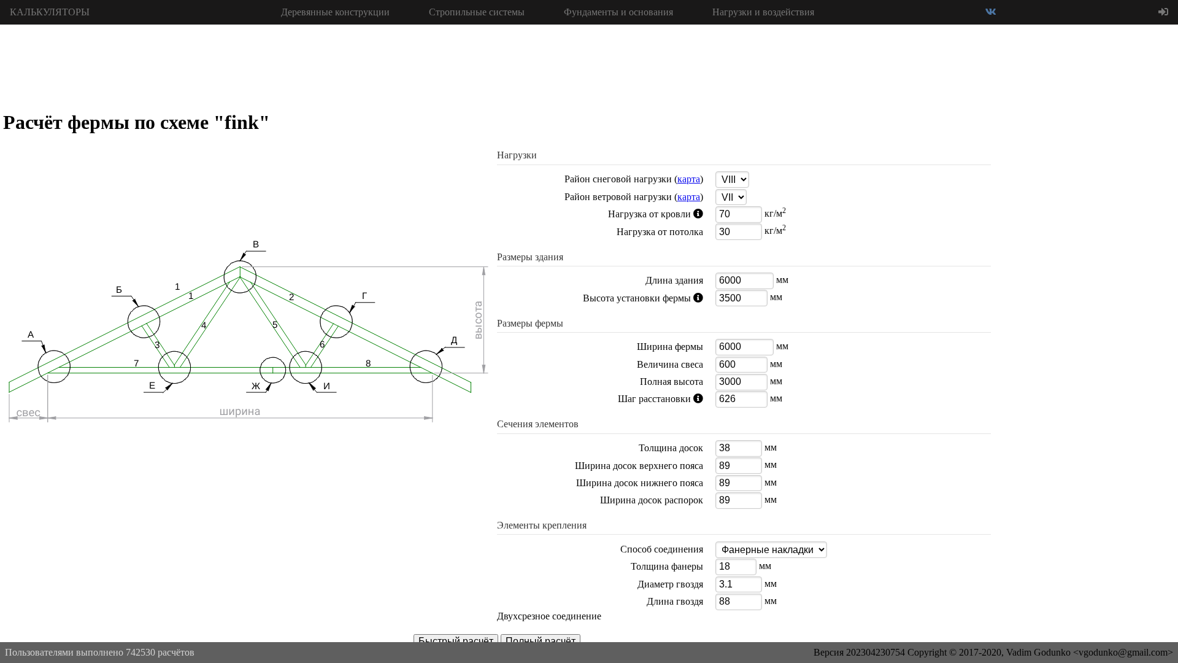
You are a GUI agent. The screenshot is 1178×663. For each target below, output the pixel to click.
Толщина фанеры (667, 566)
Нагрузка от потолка (660, 232)
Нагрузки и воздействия (763, 12)
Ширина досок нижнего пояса (639, 483)
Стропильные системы (477, 12)
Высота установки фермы (604, 298)
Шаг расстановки (599, 399)
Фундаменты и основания (618, 12)
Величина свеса (670, 364)
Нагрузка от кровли (604, 214)
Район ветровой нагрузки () (633, 197)
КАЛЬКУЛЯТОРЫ (50, 12)
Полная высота (671, 381)
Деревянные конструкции (335, 12)
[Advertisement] (1086, 209)
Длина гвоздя (675, 601)
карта (688, 179)
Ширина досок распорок (651, 500)
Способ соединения (661, 549)
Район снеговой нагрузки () (633, 179)
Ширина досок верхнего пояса (639, 465)
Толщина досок (671, 448)
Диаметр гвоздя (670, 584)
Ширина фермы (670, 346)
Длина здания (674, 280)
